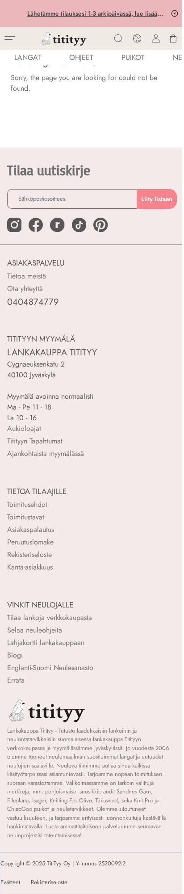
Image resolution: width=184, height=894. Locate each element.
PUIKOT (132, 57)
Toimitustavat (25, 517)
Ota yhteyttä (25, 288)
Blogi (15, 655)
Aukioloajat (24, 428)
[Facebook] (36, 225)
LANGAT (27, 57)
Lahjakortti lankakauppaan (45, 642)
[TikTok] (79, 225)
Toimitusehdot (27, 504)
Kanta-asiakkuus (30, 567)
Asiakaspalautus (30, 529)
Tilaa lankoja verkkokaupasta (49, 617)
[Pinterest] (100, 225)
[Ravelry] (57, 225)
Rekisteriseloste (29, 554)
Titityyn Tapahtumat (35, 441)
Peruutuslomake (30, 542)
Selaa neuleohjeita (34, 630)
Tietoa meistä (26, 276)
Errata (16, 680)
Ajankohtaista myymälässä (45, 453)
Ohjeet (81, 57)
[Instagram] (14, 225)
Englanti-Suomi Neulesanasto (50, 667)
